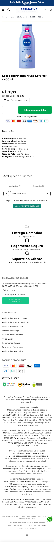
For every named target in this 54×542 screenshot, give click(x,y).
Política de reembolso (17, 523)
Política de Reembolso (12, 326)
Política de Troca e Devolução (15, 322)
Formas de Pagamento (12, 347)
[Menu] (3, 10)
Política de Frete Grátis (12, 351)
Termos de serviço (15, 525)
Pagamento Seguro (11, 343)
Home (4, 17)
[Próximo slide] (51, 3)
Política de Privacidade (12, 335)
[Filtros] (6, 193)
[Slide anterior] (3, 3)
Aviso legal (42, 525)
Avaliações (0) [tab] (15, 186)
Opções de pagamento (17, 100)
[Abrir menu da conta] (45, 10)
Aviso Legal (7, 339)
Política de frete (30, 525)
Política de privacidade (36, 523)
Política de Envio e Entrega (14, 318)
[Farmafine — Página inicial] (27, 10)
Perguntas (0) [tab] (39, 186)
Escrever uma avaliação (27, 206)
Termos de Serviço (10, 331)
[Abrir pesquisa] (9, 10)
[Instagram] (27, 535)
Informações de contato (27, 528)
